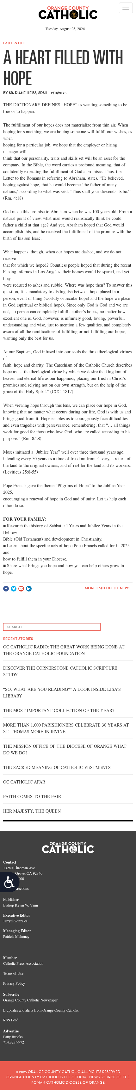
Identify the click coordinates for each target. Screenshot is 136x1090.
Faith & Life (14, 42)
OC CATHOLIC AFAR (24, 782)
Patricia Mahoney (16, 936)
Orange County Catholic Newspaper (30, 999)
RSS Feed (10, 1019)
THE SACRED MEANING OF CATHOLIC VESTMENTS (57, 767)
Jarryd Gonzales (15, 920)
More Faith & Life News (107, 587)
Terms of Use (13, 972)
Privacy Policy (14, 983)
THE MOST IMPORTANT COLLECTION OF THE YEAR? (58, 710)
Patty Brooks (13, 1036)
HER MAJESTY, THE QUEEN (32, 811)
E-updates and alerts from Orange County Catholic (41, 1010)
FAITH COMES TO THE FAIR (32, 796)
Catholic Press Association (23, 963)
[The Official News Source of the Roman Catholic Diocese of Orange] (68, 10)
